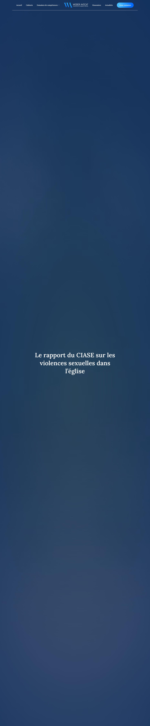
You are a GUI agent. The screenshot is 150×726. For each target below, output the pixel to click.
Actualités (109, 5)
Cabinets (29, 5)
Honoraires (96, 5)
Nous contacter (125, 5)
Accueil (19, 5)
